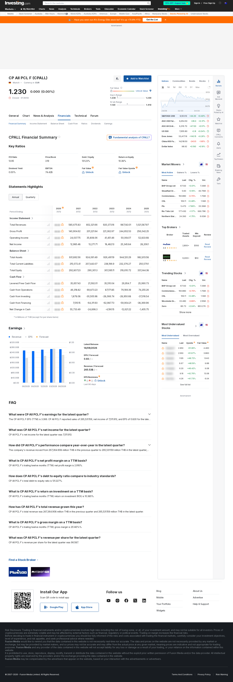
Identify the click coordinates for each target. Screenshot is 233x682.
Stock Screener (147, 9)
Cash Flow (73, 123)
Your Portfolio (163, 604)
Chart (26, 115)
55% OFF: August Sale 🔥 (176, 3)
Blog (158, 591)
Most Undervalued (170, 335)
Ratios (84, 123)
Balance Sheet (57, 123)
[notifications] (220, 2)
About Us (197, 591)
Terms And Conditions (182, 674)
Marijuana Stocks (159, 14)
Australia (38, 14)
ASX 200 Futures (170, 121)
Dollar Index (167, 146)
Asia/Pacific (137, 14)
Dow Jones (167, 136)
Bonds (192, 81)
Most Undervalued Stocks (173, 326)
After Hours (50, 14)
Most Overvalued (191, 335)
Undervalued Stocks (199, 14)
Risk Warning (222, 674)
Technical (80, 115)
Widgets (160, 610)
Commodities (178, 81)
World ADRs (76, 14)
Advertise (198, 597)
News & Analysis (43, 115)
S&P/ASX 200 (168, 116)
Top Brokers (169, 227)
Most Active (167, 172)
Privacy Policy (204, 674)
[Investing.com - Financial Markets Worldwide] (17, 3)
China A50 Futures (170, 141)
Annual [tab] (15, 197)
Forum (94, 115)
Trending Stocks (172, 273)
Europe (113, 14)
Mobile (160, 597)
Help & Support (201, 604)
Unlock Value (142, 91)
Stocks (10, 14)
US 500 (165, 131)
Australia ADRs (90, 14)
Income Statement (38, 123)
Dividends (96, 123)
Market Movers (171, 164)
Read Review (207, 245)
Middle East (124, 14)
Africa (147, 14)
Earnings (108, 123)
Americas (103, 14)
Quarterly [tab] (30, 197)
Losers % (195, 172)
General (14, 115)
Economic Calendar (127, 9)
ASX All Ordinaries (170, 126)
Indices (165, 81)
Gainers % (182, 172)
